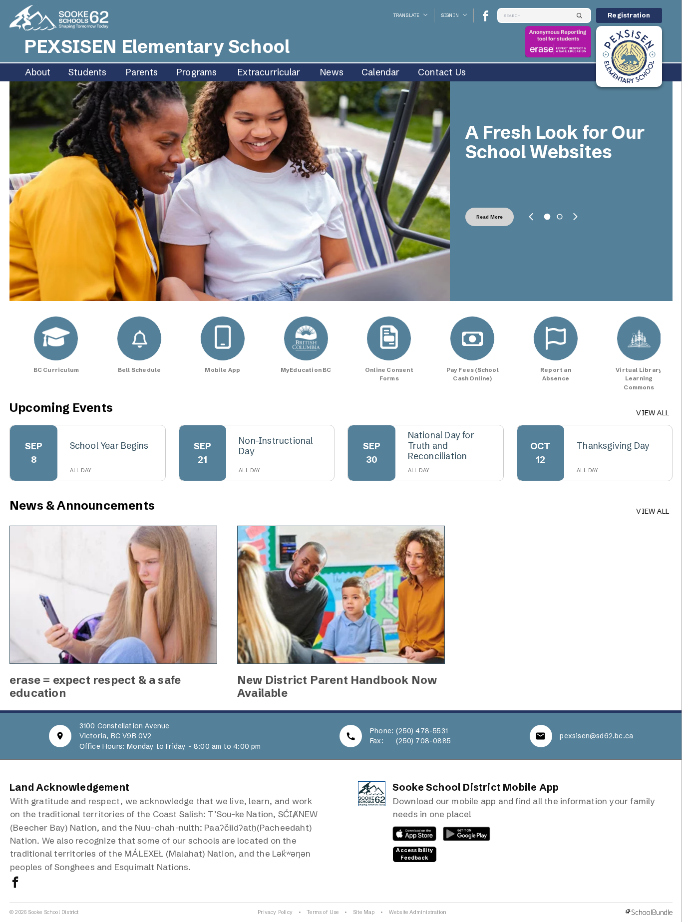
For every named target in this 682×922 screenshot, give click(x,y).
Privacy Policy (275, 912)
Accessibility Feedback (414, 854)
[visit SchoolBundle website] (649, 912)
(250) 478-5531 (422, 730)
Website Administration (417, 912)
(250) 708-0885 (423, 740)
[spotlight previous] (531, 217)
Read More (489, 217)
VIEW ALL (652, 412)
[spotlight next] (575, 217)
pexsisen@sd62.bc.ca (596, 735)
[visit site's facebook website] (15, 883)
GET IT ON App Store (409, 836)
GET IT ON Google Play (461, 836)
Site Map (364, 912)
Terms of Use (323, 912)
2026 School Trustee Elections (555, 142)
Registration (629, 15)
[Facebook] (485, 15)
